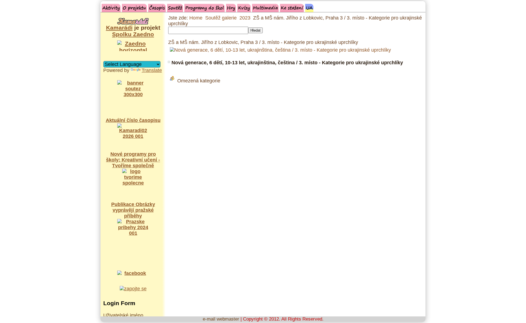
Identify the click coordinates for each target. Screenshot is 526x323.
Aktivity (111, 8)
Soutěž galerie (221, 18)
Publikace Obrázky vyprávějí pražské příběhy (133, 210)
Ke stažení (292, 8)
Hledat (255, 30)
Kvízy (244, 8)
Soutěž (175, 8)
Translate (152, 70)
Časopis (157, 8)
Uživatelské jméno (123, 315)
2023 (244, 18)
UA (309, 8)
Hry (231, 8)
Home (195, 18)
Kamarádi (119, 27)
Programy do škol (204, 8)
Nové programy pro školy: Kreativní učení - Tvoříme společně (133, 159)
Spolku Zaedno (133, 34)
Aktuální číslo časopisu (133, 120)
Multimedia (265, 8)
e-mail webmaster (221, 319)
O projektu (134, 8)
